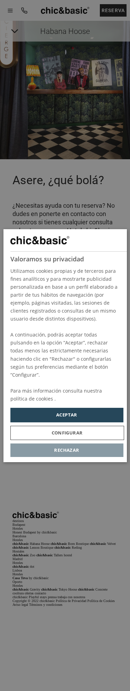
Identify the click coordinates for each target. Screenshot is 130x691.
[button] (67, 432)
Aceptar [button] (66, 415)
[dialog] (65, 345)
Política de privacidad (82, 398)
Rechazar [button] (66, 450)
